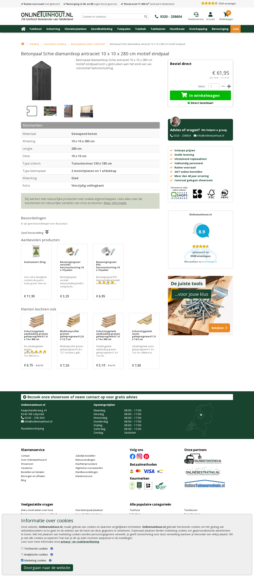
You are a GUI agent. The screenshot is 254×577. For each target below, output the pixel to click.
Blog (23, 480)
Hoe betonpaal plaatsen (89, 510)
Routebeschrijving (32, 428)
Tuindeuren (190, 510)
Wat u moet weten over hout (37, 510)
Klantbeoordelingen (86, 472)
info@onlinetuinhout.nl (210, 135)
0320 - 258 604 (35, 417)
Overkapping (198, 29)
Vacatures (27, 468)
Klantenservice (33, 450)
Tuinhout (35, 29)
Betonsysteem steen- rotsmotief (88, 44)
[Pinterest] (146, 456)
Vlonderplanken (75, 29)
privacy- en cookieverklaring (80, 541)
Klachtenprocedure (86, 463)
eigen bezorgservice (91, 4)
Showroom (27, 463)
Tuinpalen (124, 29)
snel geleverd (42, 4)
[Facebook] (132, 456)
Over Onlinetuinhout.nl (34, 459)
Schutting (53, 29)
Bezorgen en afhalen (33, 476)
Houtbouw (177, 29)
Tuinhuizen (157, 29)
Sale (236, 29)
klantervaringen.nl (209, 262)
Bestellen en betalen (32, 472)
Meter (201, 86)
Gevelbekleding (101, 29)
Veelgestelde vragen (37, 504)
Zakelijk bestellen (85, 455)
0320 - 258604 (182, 135)
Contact (25, 455)
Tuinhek (140, 29)
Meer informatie (115, 203)
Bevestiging (220, 29)
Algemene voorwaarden (89, 468)
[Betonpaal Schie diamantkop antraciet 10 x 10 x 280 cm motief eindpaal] (44, 79)
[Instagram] (139, 456)
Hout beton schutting (55, 44)
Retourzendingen (85, 459)
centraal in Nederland (149, 4)
